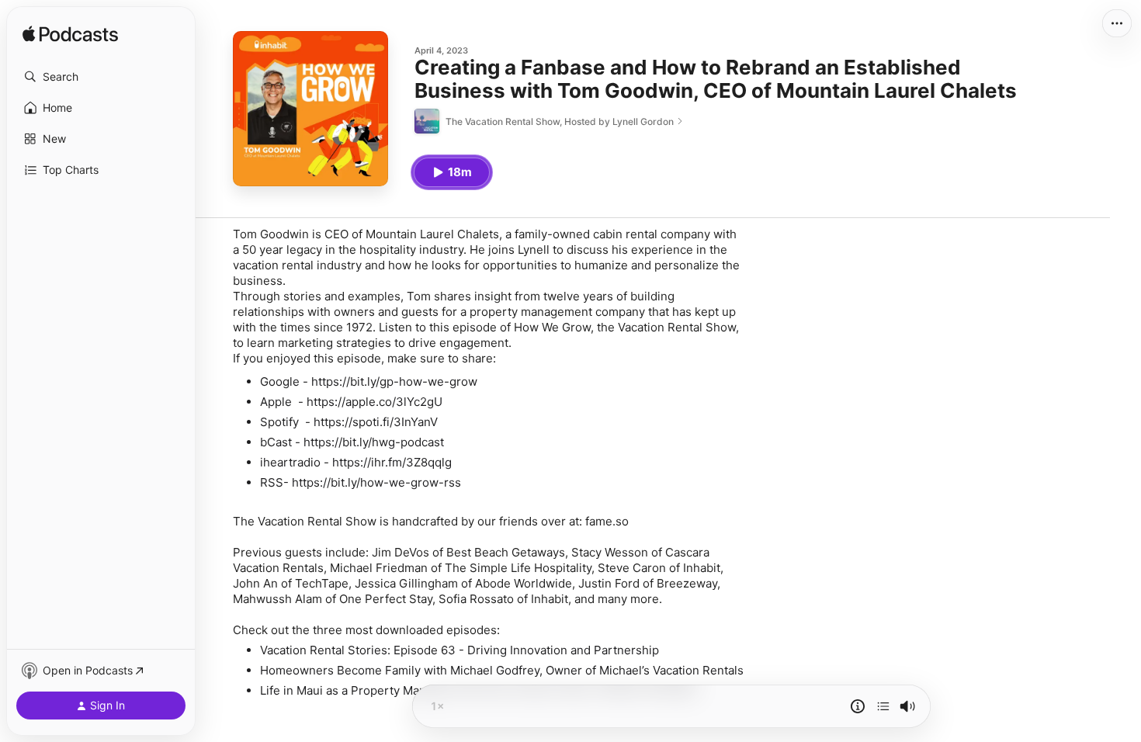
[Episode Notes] (857, 706)
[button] (101, 77)
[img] (70, 35)
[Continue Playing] (883, 706)
